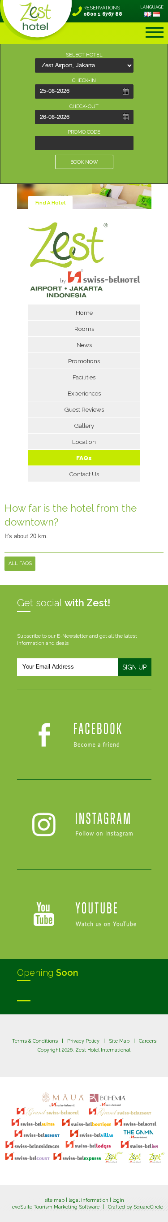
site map (54, 1200)
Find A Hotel (50, 203)
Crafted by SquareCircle (135, 1207)
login (118, 1200)
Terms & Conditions (35, 1041)
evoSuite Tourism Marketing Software (55, 1207)
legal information (88, 1200)
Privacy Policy (83, 1041)
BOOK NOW (84, 162)
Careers (147, 1041)
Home (84, 312)
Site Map (119, 1041)
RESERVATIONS (102, 11)
